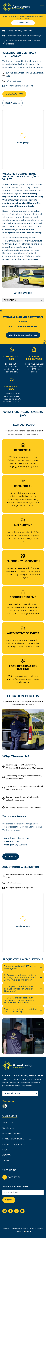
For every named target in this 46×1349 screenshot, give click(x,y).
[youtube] (22, 1211)
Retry (23, 934)
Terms (5, 1161)
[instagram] (4, 1211)
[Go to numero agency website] (27, 1231)
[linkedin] (16, 1211)
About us (7, 1122)
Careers (7, 1155)
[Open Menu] (42, 7)
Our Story (8, 1128)
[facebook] (10, 1211)
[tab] (9, 838)
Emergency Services (13, 1144)
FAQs (5, 1150)
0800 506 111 (30, 326)
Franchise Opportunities (16, 1139)
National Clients (11, 1133)
